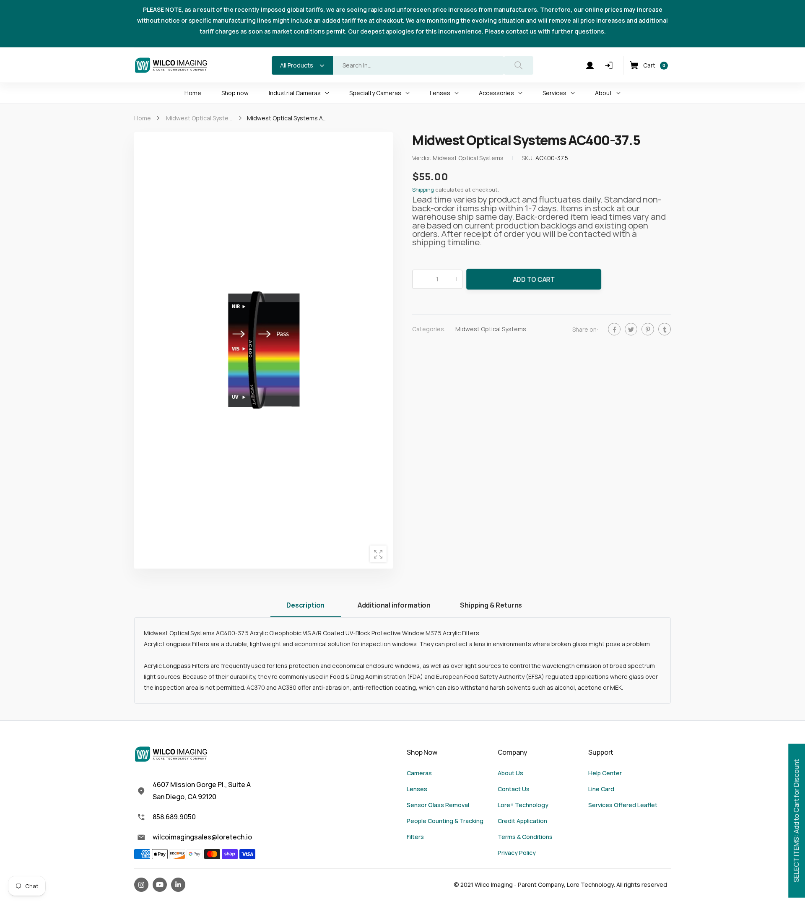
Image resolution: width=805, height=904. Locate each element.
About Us (510, 773)
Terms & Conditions (525, 837)
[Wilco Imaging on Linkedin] (178, 885)
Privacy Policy (517, 853)
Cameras (419, 773)
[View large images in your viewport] (378, 554)
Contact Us (514, 789)
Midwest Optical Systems (490, 329)
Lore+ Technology (523, 805)
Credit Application (522, 821)
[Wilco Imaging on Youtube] (160, 885)
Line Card (601, 789)
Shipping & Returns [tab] (491, 605)
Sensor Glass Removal (438, 805)
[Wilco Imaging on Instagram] (141, 885)
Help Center (605, 773)
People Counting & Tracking (445, 821)
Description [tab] (305, 605)
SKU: (528, 158)
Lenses (417, 789)
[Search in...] (518, 65)
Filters (415, 837)
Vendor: (422, 158)
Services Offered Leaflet (622, 805)
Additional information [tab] (394, 605)
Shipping (423, 190)
